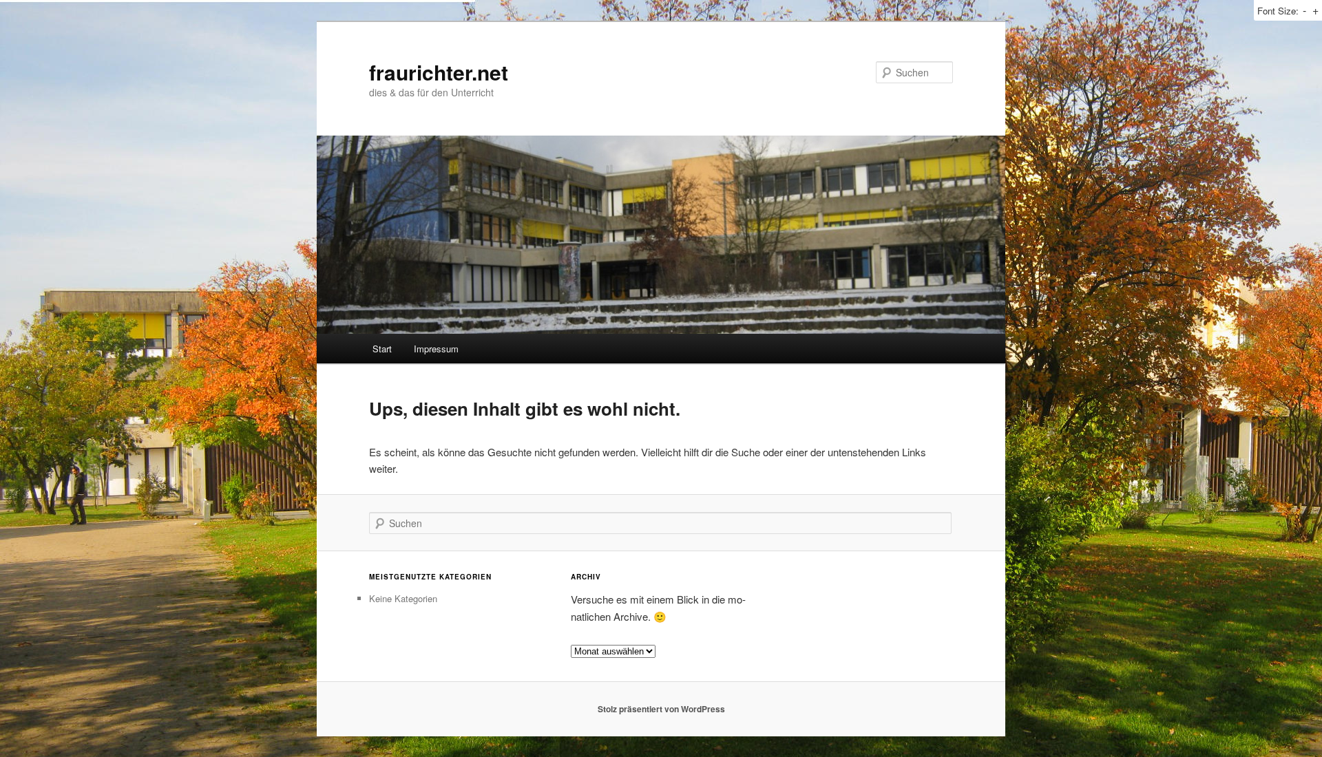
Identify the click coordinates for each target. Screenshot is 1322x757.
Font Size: (1278, 10)
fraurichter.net (438, 72)
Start (382, 348)
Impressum (436, 348)
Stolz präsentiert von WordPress (661, 709)
